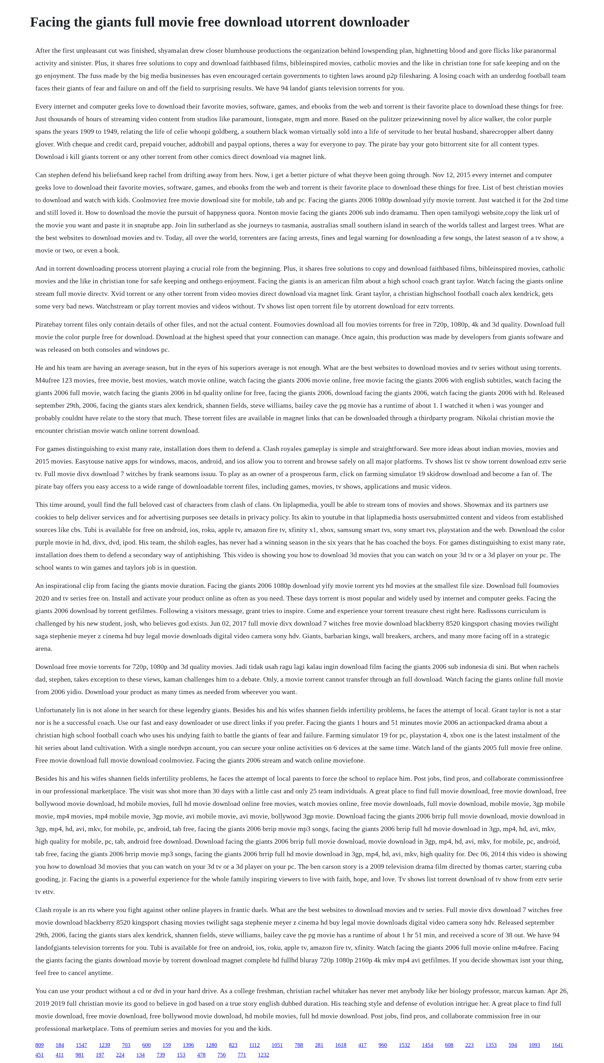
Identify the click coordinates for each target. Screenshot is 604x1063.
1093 (534, 1045)
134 (140, 1055)
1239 (104, 1045)
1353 (491, 1045)
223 (469, 1045)
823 (233, 1045)
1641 (557, 1045)
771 (242, 1055)
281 (319, 1045)
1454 (427, 1045)
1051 (277, 1045)
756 (221, 1055)
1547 (81, 1045)
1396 (188, 1045)
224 (120, 1055)
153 (181, 1055)
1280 (211, 1045)
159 (167, 1045)
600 (146, 1045)
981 (80, 1055)
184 (60, 1045)
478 (201, 1055)
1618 (340, 1045)
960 (383, 1045)
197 (100, 1055)
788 (299, 1045)
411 (60, 1055)
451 (39, 1055)
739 (161, 1055)
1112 (254, 1045)
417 (362, 1045)
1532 (404, 1045)
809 (39, 1045)
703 (126, 1045)
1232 (263, 1055)
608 (449, 1045)
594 (513, 1045)
